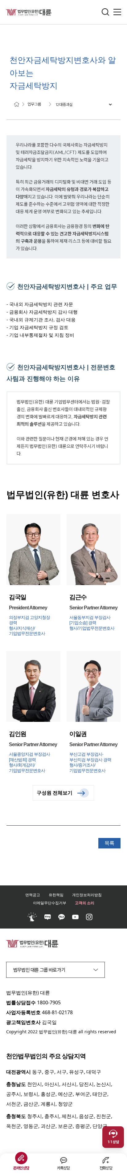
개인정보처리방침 (87, 894)
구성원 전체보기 (54, 792)
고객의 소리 (84, 902)
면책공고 (32, 894)
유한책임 (56, 894)
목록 (109, 843)
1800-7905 (49, 1002)
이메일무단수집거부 (49, 902)
